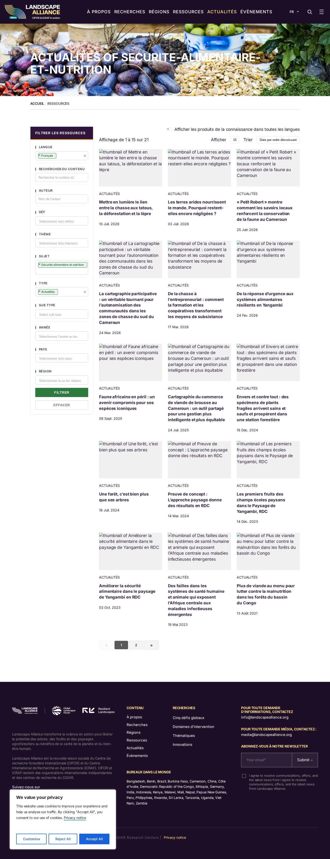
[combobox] (61, 155)
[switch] (169, 129)
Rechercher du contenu (61, 169)
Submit (303, 760)
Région (45, 371)
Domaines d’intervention (193, 727)
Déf (41, 212)
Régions (134, 732)
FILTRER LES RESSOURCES (60, 133)
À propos (134, 717)
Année (44, 327)
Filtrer (61, 392)
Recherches (137, 725)
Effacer (61, 405)
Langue (45, 147)
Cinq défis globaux (188, 718)
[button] (61, 133)
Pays (42, 349)
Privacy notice (75, 818)
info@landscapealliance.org (264, 717)
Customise (31, 839)
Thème (44, 234)
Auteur (45, 190)
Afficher (218, 139)
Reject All (63, 839)
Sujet (44, 256)
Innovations (182, 744)
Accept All (94, 839)
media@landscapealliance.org (266, 735)
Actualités (135, 748)
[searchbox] (59, 156)
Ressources (137, 740)
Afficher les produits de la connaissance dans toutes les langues (237, 129)
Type (43, 283)
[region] (63, 819)
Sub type (46, 305)
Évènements (137, 756)
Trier (248, 139)
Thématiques (184, 735)
